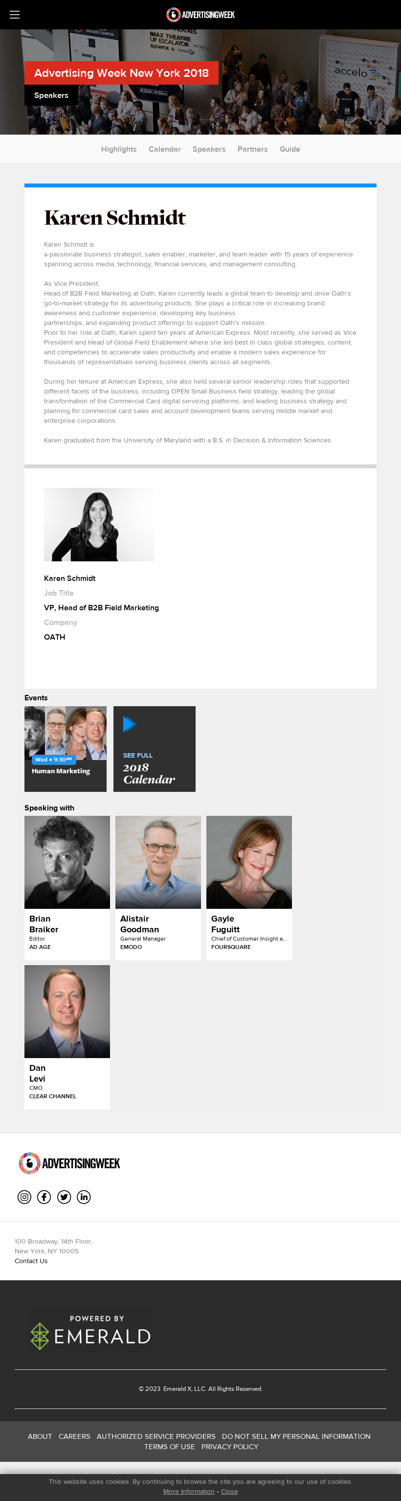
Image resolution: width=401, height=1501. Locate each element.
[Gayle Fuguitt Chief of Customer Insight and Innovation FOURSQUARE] (249, 862)
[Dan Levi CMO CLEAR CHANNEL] (67, 1011)
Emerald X (176, 1388)
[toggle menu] (14, 14)
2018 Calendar (149, 769)
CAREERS (74, 1436)
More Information (189, 1491)
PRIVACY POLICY (229, 1446)
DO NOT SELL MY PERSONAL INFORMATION (296, 1436)
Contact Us (31, 1261)
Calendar (165, 149)
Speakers (209, 149)
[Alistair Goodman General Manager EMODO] (158, 862)
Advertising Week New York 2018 (121, 72)
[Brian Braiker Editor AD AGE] (67, 862)
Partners (253, 149)
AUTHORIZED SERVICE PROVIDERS (156, 1436)
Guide (290, 149)
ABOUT (40, 1436)
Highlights (119, 149)
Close (229, 1491)
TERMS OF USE (169, 1446)
